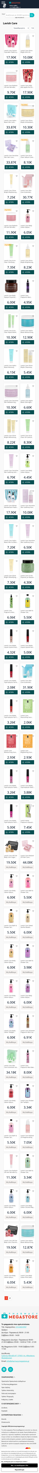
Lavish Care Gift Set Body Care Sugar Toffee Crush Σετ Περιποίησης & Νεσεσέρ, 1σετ (10, 856)
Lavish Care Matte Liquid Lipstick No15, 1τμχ (27, 646)
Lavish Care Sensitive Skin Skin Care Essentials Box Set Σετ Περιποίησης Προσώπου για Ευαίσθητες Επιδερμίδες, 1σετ (11, 156)
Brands (4, 1419)
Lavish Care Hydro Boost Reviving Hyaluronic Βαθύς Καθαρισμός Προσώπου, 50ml (10, 366)
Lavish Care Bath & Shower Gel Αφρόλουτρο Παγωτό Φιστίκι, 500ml (27, 1171)
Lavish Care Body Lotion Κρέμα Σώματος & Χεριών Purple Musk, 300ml (27, 996)
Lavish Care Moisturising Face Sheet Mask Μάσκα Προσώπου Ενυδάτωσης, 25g (10, 751)
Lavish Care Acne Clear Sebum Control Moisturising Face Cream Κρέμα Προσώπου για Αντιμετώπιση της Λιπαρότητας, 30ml (27, 156)
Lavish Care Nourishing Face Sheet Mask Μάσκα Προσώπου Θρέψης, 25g (27, 716)
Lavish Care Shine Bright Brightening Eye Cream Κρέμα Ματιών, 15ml (10, 191)
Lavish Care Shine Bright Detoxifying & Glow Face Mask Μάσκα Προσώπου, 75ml (11, 576)
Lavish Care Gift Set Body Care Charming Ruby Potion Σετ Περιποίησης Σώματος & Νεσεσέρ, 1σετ (11, 1241)
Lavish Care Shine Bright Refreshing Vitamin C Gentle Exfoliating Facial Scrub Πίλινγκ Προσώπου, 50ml (10, 436)
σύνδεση (11, 7)
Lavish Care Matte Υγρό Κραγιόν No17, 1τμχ (10, 716)
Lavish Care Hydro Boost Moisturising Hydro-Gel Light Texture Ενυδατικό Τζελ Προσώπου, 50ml (27, 1241)
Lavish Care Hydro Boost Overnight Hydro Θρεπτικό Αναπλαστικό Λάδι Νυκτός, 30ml (27, 401)
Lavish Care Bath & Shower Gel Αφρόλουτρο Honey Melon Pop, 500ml (27, 611)
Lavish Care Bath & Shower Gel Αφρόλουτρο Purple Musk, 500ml (27, 961)
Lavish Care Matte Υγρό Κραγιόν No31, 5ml (10, 821)
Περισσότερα (19, 1470)
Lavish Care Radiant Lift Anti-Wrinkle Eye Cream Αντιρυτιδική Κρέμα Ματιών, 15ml (11, 1171)
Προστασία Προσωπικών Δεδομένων (14, 1381)
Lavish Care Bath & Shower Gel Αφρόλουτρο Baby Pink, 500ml (10, 1136)
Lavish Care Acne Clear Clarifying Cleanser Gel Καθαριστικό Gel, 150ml (10, 261)
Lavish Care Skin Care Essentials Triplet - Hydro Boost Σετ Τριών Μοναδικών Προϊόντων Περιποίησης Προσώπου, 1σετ (27, 681)
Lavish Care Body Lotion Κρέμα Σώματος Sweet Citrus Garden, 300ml (28, 471)
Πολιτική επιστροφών (9, 1393)
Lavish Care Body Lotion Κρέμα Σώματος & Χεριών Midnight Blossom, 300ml (10, 1206)
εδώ (19, 1459)
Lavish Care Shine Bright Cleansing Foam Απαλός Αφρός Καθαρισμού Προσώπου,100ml (27, 366)
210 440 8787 (21, 1327)
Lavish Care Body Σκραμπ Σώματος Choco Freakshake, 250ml (10, 296)
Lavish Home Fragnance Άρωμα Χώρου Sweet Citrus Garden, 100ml (27, 821)
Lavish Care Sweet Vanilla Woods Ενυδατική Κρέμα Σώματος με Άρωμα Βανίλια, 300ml (27, 926)
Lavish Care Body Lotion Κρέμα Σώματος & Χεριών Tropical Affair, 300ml (11, 1276)
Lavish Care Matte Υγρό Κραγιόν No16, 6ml (10, 681)
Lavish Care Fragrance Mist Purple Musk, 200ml (27, 296)
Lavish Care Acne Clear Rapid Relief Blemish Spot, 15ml (10, 331)
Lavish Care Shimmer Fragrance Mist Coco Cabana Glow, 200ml (28, 1031)
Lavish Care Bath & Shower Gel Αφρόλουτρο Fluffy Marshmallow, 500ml (28, 891)
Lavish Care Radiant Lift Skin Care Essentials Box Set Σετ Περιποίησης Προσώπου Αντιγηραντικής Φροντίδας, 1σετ (27, 856)
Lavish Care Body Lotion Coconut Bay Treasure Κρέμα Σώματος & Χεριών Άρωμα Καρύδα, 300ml (27, 1206)
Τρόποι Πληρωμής (8, 1396)
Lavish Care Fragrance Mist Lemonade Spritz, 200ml (10, 611)
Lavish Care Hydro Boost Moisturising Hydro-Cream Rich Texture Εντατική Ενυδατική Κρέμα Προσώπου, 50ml (27, 331)
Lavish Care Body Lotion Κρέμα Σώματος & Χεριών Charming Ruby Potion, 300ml (10, 1101)
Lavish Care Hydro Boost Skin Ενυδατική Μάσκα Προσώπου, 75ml (11, 541)
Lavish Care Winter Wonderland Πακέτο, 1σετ (11, 506)
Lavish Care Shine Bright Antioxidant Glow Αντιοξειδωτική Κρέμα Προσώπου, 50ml (28, 121)
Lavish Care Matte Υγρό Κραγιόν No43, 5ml (10, 786)
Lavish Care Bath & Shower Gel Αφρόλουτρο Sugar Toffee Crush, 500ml (11, 926)
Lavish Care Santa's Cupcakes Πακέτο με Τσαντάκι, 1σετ (11, 51)
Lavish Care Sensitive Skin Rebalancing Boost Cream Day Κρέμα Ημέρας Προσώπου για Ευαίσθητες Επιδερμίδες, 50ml (11, 401)
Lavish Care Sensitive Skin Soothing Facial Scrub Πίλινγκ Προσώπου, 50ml (28, 541)
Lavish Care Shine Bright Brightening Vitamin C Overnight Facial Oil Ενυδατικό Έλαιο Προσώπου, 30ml (27, 261)
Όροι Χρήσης (6, 1387)
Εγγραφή (4, 1411)
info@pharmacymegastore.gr (17, 1361)
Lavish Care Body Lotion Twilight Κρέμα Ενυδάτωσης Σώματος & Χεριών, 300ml (10, 1031)
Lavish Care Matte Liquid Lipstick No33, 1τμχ (11, 646)
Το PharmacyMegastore (9, 1384)
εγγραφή (15, 7)
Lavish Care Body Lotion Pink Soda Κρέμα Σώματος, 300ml (26, 1276)
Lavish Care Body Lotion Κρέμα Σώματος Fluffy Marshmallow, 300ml (11, 996)
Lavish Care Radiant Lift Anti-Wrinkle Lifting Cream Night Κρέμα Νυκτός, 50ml (11, 226)
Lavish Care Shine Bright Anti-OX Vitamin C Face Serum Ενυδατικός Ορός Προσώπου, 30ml (27, 51)
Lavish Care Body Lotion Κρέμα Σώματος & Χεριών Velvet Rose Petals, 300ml (27, 226)
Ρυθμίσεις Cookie (7, 1400)
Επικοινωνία (6, 1422)
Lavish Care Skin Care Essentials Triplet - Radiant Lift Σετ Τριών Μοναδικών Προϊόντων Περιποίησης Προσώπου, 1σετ (27, 191)
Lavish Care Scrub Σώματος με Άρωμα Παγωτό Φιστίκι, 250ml (27, 576)
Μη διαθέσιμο (11, 867)
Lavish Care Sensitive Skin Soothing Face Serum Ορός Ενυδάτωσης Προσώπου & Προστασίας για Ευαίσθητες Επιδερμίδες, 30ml (28, 506)
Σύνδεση (4, 1408)
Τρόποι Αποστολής (8, 1390)
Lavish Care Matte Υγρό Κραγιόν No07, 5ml (27, 786)
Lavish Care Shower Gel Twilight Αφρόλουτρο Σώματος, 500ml (27, 1101)
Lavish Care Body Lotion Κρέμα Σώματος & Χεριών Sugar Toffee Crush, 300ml (10, 961)
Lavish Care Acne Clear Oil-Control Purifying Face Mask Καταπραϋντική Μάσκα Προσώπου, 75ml (27, 436)
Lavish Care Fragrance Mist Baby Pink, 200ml (27, 1066)
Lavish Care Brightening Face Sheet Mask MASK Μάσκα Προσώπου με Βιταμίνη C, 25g (28, 751)
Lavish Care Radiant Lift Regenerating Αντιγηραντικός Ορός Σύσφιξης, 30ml (28, 1136)
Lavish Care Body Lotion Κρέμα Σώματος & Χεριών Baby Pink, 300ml (10, 891)
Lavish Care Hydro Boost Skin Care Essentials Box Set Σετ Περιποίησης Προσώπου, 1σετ (10, 121)
